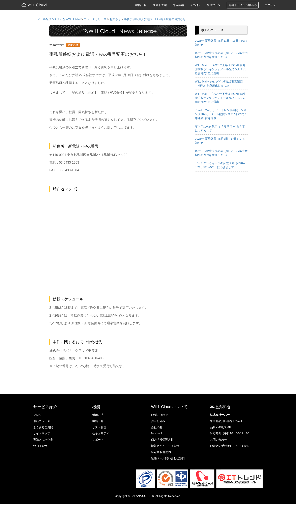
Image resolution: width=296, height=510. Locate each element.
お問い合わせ (159, 414)
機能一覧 (141, 5)
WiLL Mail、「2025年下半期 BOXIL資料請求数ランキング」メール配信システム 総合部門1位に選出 (220, 97)
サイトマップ (41, 433)
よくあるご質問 (43, 427)
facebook (157, 433)
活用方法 (97, 414)
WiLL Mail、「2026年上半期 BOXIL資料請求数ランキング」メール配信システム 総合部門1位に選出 (220, 69)
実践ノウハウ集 (43, 439)
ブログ (37, 414)
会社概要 (156, 427)
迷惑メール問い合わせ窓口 (168, 458)
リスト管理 (160, 5)
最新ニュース (41, 421)
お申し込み (158, 421)
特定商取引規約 (161, 452)
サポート (97, 439)
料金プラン (214, 5)
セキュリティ (100, 433)
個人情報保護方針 (162, 439)
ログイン (270, 5)
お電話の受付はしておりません (229, 445)
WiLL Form (40, 445)
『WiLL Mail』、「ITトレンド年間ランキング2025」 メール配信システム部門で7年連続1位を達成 (220, 114)
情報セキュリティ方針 (165, 445)
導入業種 (178, 5)
